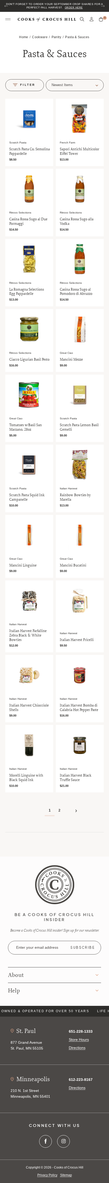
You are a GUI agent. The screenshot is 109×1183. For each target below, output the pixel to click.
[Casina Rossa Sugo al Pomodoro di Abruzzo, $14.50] (80, 259)
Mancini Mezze (71, 359)
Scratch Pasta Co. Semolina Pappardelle (29, 151)
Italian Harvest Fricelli (77, 640)
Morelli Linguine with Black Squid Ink (26, 777)
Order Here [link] (74, 7)
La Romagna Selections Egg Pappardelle (26, 291)
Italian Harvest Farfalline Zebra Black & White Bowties (28, 635)
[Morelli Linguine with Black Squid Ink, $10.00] (29, 745)
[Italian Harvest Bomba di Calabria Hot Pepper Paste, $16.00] (80, 675)
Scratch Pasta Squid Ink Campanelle (27, 497)
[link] (54, 884)
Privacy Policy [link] (47, 1175)
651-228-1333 (81, 1031)
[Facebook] (45, 1141)
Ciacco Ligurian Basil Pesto (29, 359)
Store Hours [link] (79, 1039)
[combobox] (75, 85)
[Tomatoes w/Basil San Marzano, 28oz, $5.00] (29, 395)
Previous (6, 6)
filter (27, 84)
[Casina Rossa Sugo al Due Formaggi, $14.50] (29, 189)
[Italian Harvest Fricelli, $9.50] (80, 600)
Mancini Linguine (23, 565)
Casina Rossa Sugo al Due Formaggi (28, 221)
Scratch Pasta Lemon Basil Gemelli (79, 427)
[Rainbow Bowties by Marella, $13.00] (80, 465)
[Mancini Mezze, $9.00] (80, 329)
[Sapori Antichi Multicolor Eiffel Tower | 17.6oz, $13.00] (80, 119)
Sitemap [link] (66, 1175)
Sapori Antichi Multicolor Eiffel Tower (79, 151)
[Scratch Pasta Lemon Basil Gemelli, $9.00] (80, 395)
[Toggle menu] (8, 19)
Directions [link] (77, 1048)
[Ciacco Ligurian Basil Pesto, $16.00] (29, 329)
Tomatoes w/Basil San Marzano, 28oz (25, 427)
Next (103, 6)
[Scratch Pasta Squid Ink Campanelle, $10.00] (29, 465)
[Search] (82, 19)
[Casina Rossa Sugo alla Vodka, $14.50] (80, 189)
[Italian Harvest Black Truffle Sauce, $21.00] (80, 745)
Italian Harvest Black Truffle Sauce (76, 777)
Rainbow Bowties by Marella (75, 497)
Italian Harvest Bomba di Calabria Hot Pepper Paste (79, 707)
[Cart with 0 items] (101, 19)
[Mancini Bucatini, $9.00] (80, 535)
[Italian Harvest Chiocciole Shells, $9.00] (29, 675)
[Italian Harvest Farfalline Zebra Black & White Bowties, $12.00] (29, 600)
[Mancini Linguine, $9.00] (29, 535)
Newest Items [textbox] (62, 85)
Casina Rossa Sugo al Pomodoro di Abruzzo (76, 291)
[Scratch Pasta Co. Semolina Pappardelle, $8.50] (29, 119)
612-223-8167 (81, 1079)
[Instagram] (63, 1141)
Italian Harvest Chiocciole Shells (29, 707)
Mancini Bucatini (73, 565)
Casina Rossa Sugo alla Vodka (76, 221)
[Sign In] (91, 19)
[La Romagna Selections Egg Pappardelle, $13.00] (29, 259)
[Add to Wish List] (48, 103)
